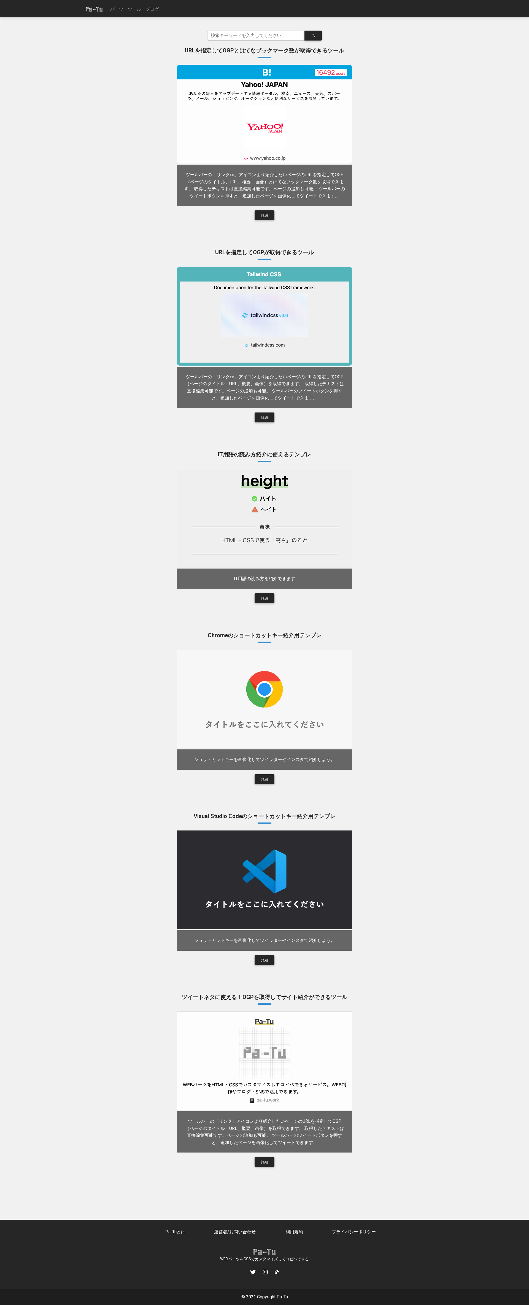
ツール (134, 9)
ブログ (152, 9)
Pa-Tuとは (175, 1231)
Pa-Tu (282, 1296)
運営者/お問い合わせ (235, 1231)
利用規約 (294, 1231)
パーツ (116, 9)
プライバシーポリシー (354, 1231)
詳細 (264, 216)
